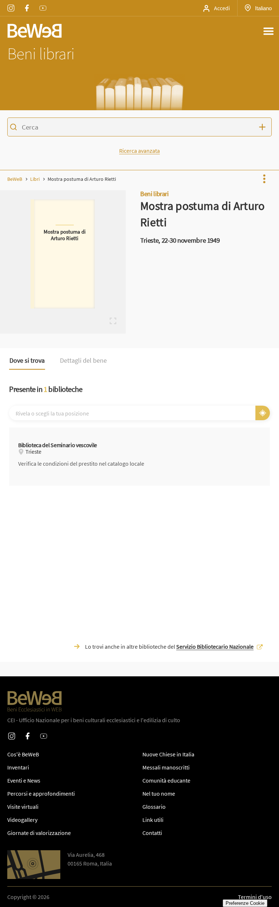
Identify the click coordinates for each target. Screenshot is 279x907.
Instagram (11, 3)
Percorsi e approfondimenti (41, 793)
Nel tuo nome (158, 793)
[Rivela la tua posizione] (262, 413)
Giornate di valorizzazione (39, 832)
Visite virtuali (23, 806)
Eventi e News (23, 780)
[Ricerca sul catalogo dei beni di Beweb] (139, 128)
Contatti (152, 832)
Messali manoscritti (166, 767)
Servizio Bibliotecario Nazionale (215, 646)
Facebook (27, 3)
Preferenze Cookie (245, 903)
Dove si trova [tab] (27, 361)
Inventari (18, 767)
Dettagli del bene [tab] (83, 361)
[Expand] (113, 321)
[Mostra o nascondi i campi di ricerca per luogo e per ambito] (263, 127)
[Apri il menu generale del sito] (268, 31)
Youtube (43, 3)
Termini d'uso (255, 896)
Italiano (263, 8)
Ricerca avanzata (139, 150)
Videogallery (22, 819)
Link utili (152, 819)
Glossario (154, 806)
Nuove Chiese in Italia (168, 754)
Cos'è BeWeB (23, 754)
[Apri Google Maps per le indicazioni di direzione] (33, 864)
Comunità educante (166, 780)
